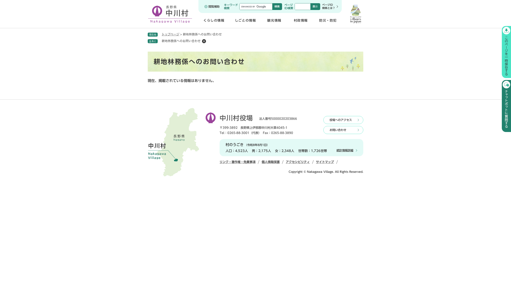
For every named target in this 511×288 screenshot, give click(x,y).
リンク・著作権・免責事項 (238, 161)
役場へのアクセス (341, 120)
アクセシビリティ (298, 161)
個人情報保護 (271, 161)
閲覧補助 (214, 6)
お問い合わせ (338, 130)
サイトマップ (325, 161)
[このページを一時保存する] (506, 52)
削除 (204, 41)
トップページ (170, 34)
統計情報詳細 (345, 150)
